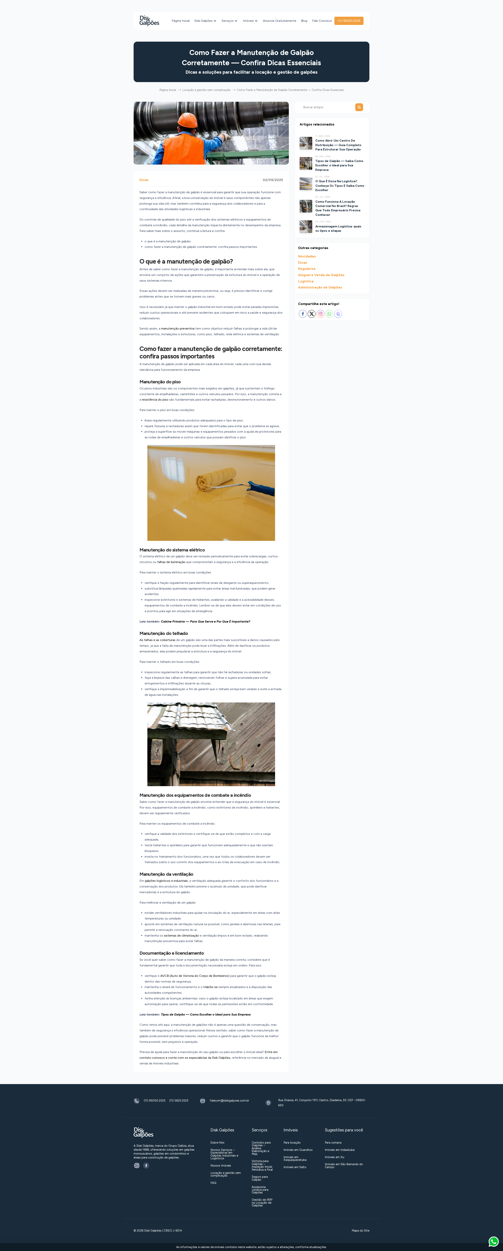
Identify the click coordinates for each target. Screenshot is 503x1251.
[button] (493, 1241)
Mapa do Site (360, 1230)
